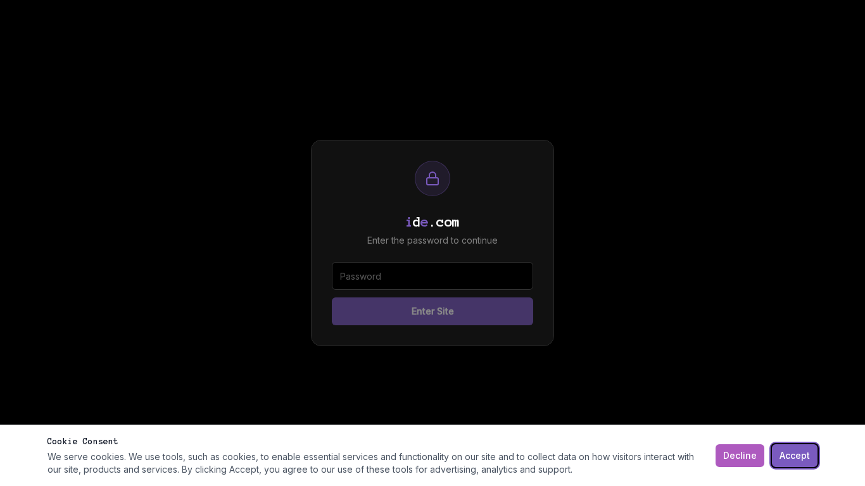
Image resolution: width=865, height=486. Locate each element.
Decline (740, 455)
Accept (795, 455)
